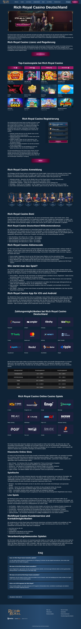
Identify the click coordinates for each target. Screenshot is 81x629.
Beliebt (31, 67)
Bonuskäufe (64, 67)
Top (14, 67)
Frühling (48, 67)
